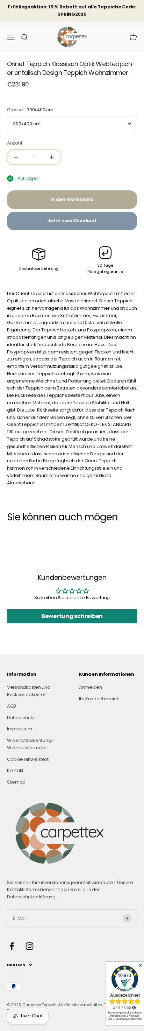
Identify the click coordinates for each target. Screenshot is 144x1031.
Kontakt (15, 770)
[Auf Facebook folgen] (11, 946)
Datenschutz (20, 717)
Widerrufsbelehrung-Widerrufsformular (30, 744)
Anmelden (90, 687)
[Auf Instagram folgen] (29, 946)
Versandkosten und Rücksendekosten (28, 691)
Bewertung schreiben (72, 616)
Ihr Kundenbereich (99, 698)
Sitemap (16, 782)
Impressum (19, 728)
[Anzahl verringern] (16, 157)
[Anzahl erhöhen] (51, 157)
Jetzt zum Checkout (71, 220)
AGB (11, 706)
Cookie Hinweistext (27, 759)
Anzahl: (15, 143)
